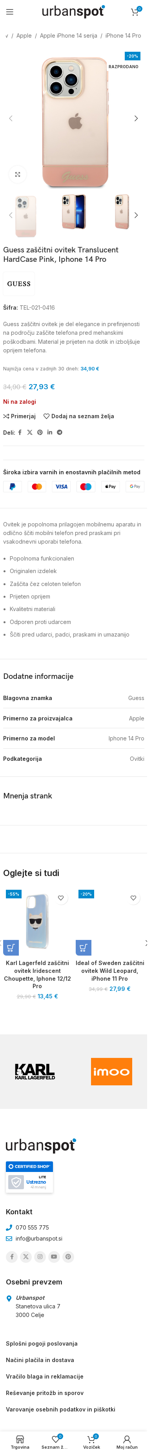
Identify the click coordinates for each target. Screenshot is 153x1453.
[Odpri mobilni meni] (10, 12)
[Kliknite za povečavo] (18, 174)
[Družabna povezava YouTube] (54, 1257)
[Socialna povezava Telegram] (60, 432)
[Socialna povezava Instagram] (40, 1257)
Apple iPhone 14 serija (68, 35)
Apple (24, 35)
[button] (11, 118)
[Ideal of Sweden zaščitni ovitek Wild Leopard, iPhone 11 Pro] (110, 921)
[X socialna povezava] (30, 432)
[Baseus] (111, 1071)
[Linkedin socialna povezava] (50, 432)
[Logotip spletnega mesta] (73, 11)
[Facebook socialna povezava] (20, 432)
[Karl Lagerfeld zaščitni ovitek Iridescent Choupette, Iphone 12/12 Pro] (37, 921)
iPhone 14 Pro (123, 35)
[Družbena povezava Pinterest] (40, 432)
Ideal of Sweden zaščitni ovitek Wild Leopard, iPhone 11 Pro (110, 970)
